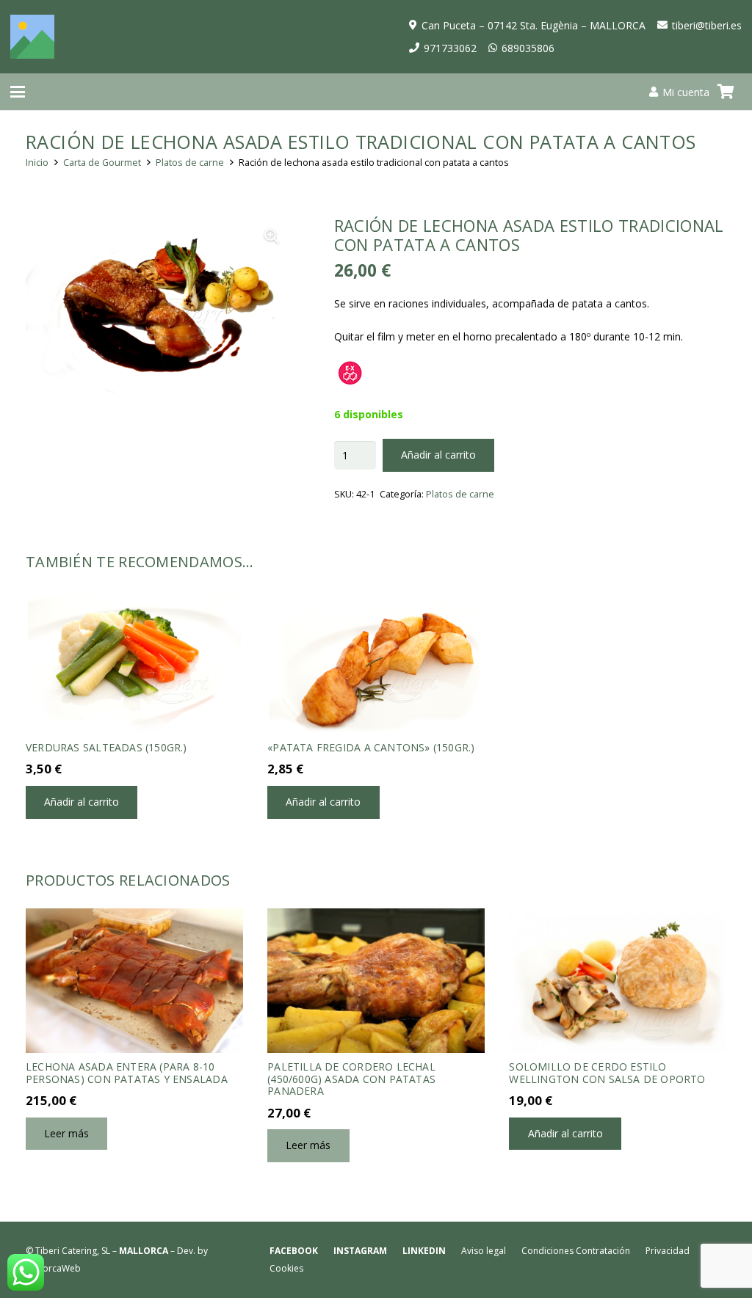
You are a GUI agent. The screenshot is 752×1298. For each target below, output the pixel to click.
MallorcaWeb (53, 1268)
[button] (17, 91)
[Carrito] (725, 91)
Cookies (286, 1268)
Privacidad (668, 1250)
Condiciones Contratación (575, 1250)
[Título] (32, 37)
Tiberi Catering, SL (72, 1250)
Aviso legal (483, 1250)
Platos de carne (190, 162)
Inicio (37, 162)
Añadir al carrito (438, 455)
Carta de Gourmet (102, 162)
